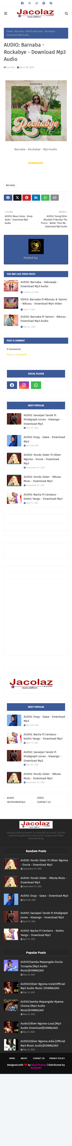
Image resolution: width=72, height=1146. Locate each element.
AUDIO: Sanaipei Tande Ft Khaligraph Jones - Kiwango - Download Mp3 (42, 419)
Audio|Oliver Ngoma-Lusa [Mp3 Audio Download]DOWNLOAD (41, 1026)
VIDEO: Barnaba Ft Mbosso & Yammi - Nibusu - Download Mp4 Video (44, 301)
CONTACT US (44, 802)
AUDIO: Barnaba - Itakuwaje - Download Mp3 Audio (39, 284)
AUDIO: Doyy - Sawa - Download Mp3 (44, 439)
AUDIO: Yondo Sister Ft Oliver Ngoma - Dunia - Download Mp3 (42, 459)
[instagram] (37, 3)
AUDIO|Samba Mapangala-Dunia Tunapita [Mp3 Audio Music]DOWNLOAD (42, 966)
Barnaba (19, 31)
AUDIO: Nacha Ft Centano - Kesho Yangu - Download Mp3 (43, 497)
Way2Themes (38, 1064)
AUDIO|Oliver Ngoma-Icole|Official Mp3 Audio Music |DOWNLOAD (43, 986)
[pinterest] (43, 3)
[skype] (50, 3)
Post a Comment (17, 354)
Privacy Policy (57, 1058)
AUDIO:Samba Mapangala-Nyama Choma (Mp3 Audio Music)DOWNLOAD (42, 1006)
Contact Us (39, 1058)
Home (10, 31)
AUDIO (10, 797)
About (24, 1058)
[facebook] (22, 3)
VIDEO (40, 797)
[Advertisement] (39, 550)
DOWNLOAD (35, 163)
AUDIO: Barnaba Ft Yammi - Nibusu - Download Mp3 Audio (44, 319)
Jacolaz (11, 67)
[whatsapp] (36, 385)
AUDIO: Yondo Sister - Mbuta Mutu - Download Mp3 (42, 479)
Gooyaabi (36, 1067)
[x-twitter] (29, 3)
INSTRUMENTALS (16, 802)
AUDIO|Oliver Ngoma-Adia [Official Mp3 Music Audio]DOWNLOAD (43, 1043)
